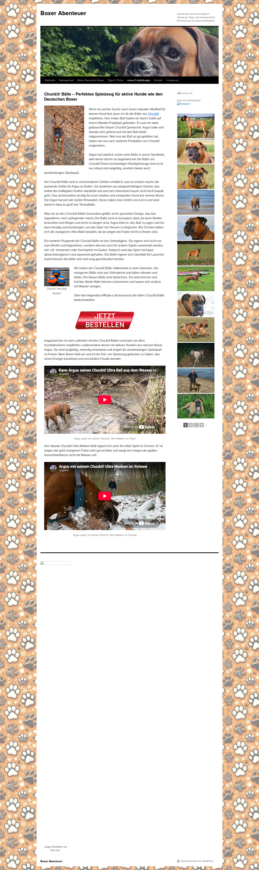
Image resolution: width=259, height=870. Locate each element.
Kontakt (158, 80)
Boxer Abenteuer (63, 13)
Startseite (50, 80)
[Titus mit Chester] (195, 329)
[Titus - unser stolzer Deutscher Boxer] (195, 151)
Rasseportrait (66, 80)
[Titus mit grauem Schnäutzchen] (195, 176)
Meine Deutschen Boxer (90, 80)
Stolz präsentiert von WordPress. (197, 861)
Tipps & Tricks (115, 80)
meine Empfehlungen (138, 80)
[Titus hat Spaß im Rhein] (195, 202)
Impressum (172, 80)
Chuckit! (153, 113)
